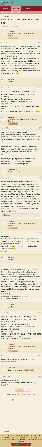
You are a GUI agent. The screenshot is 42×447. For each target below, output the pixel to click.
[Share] (35, 42)
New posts (5, 12)
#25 (39, 232)
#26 (39, 265)
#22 (39, 88)
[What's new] (34, 8)
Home (5, 8)
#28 (39, 355)
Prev (20, 390)
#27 (39, 313)
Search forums (15, 12)
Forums (16, 8)
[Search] (38, 8)
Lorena (5, 26)
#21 (39, 42)
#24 (39, 178)
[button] (9, 8)
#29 (39, 376)
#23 (39, 128)
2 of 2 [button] (27, 390)
